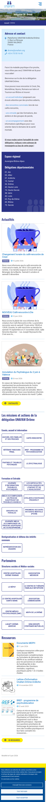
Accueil (6, 23)
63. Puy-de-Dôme (12, 199)
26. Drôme (9, 184)
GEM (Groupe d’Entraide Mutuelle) (34, 625)
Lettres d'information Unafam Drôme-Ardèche (29, 680)
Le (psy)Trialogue (34, 464)
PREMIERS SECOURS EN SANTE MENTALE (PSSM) (34, 512)
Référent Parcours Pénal (12, 451)
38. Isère (8, 193)
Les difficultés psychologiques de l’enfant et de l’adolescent (34, 486)
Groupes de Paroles (12, 512)
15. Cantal (9, 181)
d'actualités (13, 403)
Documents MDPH (26, 643)
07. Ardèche (10, 178)
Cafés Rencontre (34, 438)
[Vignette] (24, 237)
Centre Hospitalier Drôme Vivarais (12, 574)
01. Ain (8, 172)
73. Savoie (9, 205)
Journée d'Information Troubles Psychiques (12, 486)
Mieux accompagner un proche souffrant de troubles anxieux (12, 499)
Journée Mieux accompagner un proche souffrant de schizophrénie (12, 524)
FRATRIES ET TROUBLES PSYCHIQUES (11, 464)
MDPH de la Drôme (34, 612)
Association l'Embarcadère (34, 600)
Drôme (5, 261)
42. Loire (8, 196)
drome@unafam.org (16, 50)
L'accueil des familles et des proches (12, 438)
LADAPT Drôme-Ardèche (12, 625)
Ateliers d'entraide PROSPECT (34, 499)
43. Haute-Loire (11, 187)
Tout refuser (22, 791)
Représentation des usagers (12, 548)
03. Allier (8, 175)
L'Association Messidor (34, 574)
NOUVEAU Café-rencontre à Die (17, 312)
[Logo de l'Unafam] (9, 4)
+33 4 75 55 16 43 (15, 53)
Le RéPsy (12, 587)
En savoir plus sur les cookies (10, 779)
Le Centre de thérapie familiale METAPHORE (34, 587)
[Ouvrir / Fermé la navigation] (39, 4)
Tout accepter (22, 798)
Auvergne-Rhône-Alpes (14, 161)
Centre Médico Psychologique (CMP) (12, 612)
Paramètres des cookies (22, 785)
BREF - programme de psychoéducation (34, 451)
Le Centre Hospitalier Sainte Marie (12, 600)
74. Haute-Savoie (12, 190)
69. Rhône (9, 202)
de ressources (14, 740)
